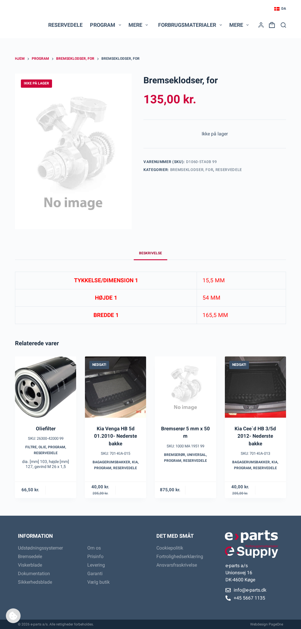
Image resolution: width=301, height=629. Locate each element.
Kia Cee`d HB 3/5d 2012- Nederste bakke (255, 436)
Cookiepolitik (169, 548)
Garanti (95, 573)
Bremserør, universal (185, 455)
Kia (135, 462)
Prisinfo (95, 556)
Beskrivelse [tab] (150, 253)
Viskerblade (30, 565)
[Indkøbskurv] (271, 25)
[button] (280, 9)
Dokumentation (34, 573)
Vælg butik (98, 582)
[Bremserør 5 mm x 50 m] (185, 387)
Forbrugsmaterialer (187, 25)
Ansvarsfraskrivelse (176, 565)
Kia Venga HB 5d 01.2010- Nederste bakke (115, 436)
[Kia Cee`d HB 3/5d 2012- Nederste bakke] (255, 387)
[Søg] (283, 25)
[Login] (261, 25)
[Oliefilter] (45, 387)
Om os (94, 548)
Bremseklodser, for (191, 169)
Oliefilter (46, 428)
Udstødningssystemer (40, 548)
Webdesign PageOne (266, 624)
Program (56, 447)
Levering (96, 565)
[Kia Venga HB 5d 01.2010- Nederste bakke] (115, 387)
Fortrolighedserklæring (179, 556)
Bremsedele (30, 556)
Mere (135, 25)
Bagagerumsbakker (111, 462)
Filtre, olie (35, 447)
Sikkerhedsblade (35, 582)
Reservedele (65, 25)
